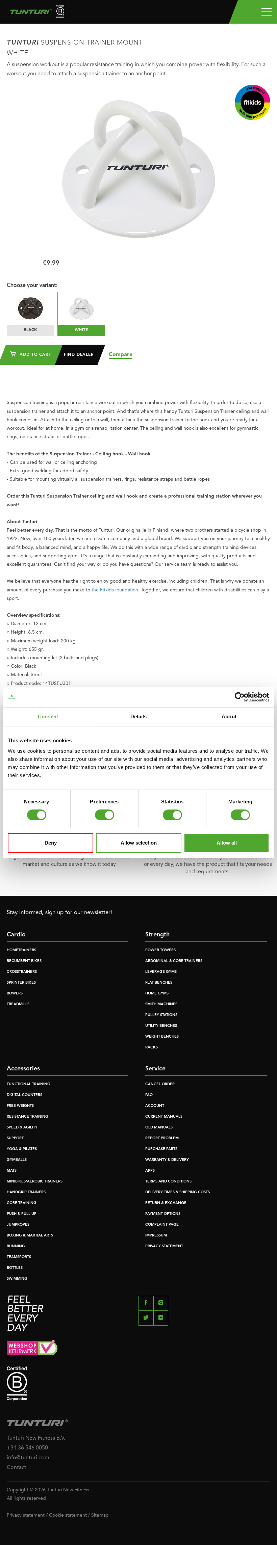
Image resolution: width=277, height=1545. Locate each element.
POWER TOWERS (160, 950)
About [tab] (229, 716)
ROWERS (15, 993)
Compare (120, 354)
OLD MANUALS (159, 1127)
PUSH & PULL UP (21, 1214)
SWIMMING (17, 1279)
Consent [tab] (48, 716)
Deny (51, 843)
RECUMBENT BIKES (24, 961)
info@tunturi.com (28, 1458)
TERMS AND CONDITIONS (168, 1181)
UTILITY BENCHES (161, 1026)
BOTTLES (15, 1268)
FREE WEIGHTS (20, 1106)
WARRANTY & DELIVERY (167, 1160)
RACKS (151, 1047)
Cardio (16, 935)
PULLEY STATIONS (161, 1015)
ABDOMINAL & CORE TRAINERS (173, 961)
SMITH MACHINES (161, 1004)
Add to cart (34, 355)
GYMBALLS (17, 1160)
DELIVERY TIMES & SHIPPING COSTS (177, 1192)
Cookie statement (68, 1515)
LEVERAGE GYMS (161, 972)
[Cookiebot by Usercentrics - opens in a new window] (239, 697)
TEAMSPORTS (19, 1257)
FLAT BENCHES (158, 983)
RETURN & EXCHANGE (165, 1203)
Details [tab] (138, 716)
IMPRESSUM (156, 1235)
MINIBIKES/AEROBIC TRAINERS (34, 1181)
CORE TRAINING (21, 1203)
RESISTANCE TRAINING (27, 1117)
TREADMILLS (18, 1004)
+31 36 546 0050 (27, 1448)
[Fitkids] (252, 102)
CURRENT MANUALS (163, 1117)
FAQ (149, 1095)
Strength (157, 935)
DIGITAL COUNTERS (24, 1095)
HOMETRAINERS (21, 950)
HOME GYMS (157, 993)
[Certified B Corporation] (138, 1383)
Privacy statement (26, 1515)
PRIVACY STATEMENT (164, 1246)
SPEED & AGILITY (22, 1127)
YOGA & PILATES (22, 1149)
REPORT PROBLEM (162, 1138)
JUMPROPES (18, 1225)
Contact (16, 1467)
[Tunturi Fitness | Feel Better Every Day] (34, 13)
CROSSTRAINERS (22, 972)
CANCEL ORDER (160, 1084)
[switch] (104, 814)
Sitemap (100, 1515)
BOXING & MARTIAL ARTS (30, 1235)
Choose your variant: (32, 285)
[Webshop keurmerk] (138, 1350)
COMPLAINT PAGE (162, 1225)
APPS (150, 1171)
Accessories (23, 1069)
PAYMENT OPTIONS (162, 1214)
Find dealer (79, 355)
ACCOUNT (154, 1106)
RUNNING (16, 1246)
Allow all (227, 843)
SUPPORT (15, 1138)
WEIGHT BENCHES (162, 1037)
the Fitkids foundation (115, 590)
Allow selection (139, 843)
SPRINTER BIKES (21, 983)
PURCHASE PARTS (161, 1149)
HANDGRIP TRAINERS (26, 1192)
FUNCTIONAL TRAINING (28, 1084)
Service (155, 1069)
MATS (12, 1171)
